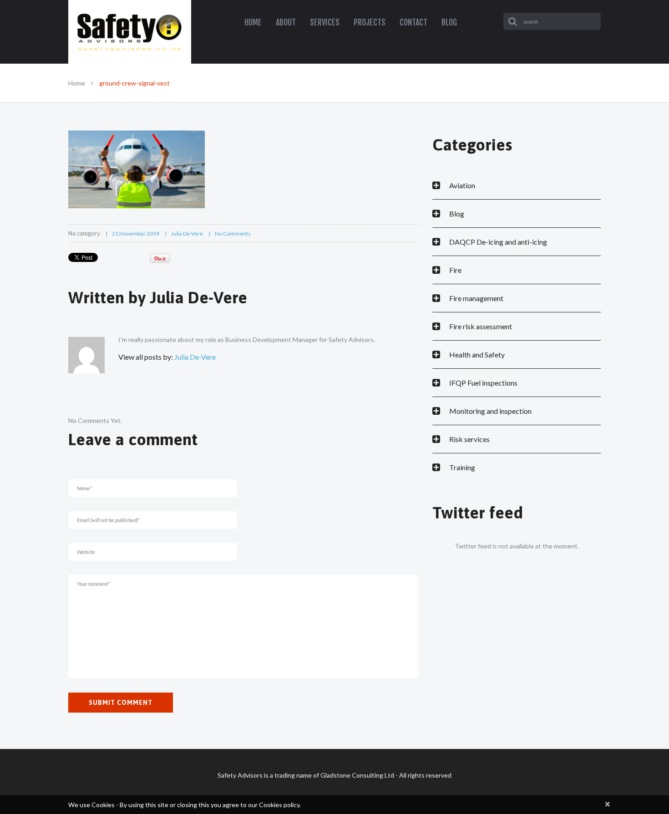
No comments (233, 233)
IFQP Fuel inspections (483, 382)
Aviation (462, 185)
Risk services (469, 439)
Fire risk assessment (480, 326)
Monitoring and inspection (490, 411)
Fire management (476, 298)
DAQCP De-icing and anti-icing (498, 241)
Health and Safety (477, 354)
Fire (455, 270)
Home (76, 83)
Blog (456, 213)
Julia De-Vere (187, 233)
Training (462, 467)
